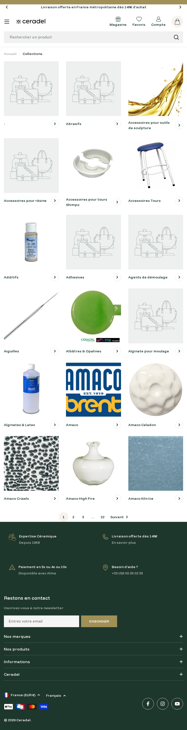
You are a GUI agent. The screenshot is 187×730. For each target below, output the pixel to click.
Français (53, 695)
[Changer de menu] (7, 22)
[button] (7, 7)
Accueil (10, 54)
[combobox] (93, 37)
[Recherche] (176, 37)
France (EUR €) (23, 695)
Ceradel (23, 720)
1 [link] (64, 517)
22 (102, 517)
